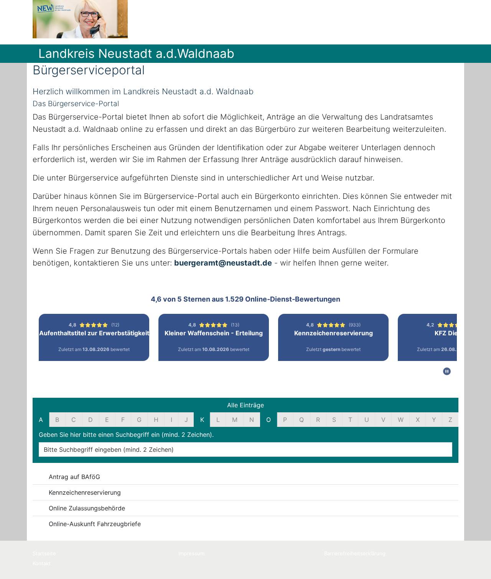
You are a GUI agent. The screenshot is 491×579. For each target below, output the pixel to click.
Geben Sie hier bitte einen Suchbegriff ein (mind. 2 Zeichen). (126, 434)
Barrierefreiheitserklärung (355, 553)
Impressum (191, 553)
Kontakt (42, 563)
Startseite (44, 553)
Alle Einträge (245, 405)
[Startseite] (80, 19)
